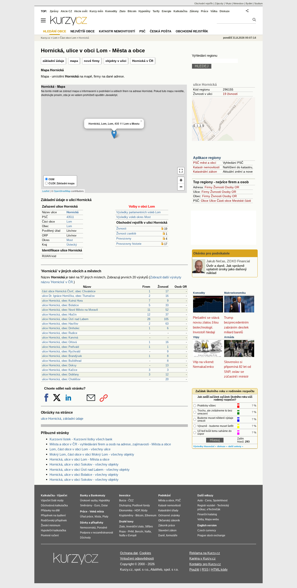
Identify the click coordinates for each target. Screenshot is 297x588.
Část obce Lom (68, 37)
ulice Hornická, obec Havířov (60, 323)
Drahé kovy (126, 521)
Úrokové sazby (88, 500)
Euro (97, 505)
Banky (84, 495)
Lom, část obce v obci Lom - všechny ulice (80, 449)
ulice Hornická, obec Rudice (59, 333)
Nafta (148, 531)
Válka (213, 11)
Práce (204, 11)
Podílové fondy (141, 505)
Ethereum (150, 515)
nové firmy (92, 61)
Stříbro (149, 526)
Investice (124, 495)
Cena (208, 500)
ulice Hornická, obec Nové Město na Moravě (70, 309)
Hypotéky (144, 11)
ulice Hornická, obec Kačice (59, 370)
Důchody (85, 537)
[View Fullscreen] (181, 170)
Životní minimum (50, 525)
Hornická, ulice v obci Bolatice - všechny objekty (84, 474)
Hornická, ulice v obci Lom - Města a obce (79, 459)
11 (148, 309)
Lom (69, 221)
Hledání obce (54, 31)
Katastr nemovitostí (206, 167)
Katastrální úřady (168, 510)
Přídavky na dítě (50, 510)
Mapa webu (212, 519)
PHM (131, 531)
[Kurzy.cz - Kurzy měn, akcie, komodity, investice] (68, 24)
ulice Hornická (205, 84)
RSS (205, 569)
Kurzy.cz (45, 37)
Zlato (122, 11)
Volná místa (97, 511)
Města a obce (166, 500)
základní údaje (53, 61)
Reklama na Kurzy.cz (204, 553)
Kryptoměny (126, 515)
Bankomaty (98, 495)
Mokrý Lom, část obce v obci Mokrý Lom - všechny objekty (92, 454)
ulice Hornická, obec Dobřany (60, 374)
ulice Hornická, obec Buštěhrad (61, 360)
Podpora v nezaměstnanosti (96, 532)
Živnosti (121, 228)
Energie (166, 11)
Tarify (156, 11)
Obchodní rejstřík (203, 3)
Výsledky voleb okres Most (133, 217)
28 (148, 319)
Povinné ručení (50, 535)
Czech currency (206, 530)
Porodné (102, 527)
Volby (200, 519)
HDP (137, 510)
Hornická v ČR (142, 61)
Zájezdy (219, 3)
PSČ (142, 31)
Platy (105, 516)
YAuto (228, 3)
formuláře (171, 535)
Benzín (139, 531)
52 (167, 309)
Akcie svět (80, 11)
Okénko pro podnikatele (211, 253)
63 (167, 323)
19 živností (230, 94)
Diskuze (225, 11)
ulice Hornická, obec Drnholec (61, 328)
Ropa (122, 531)
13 (167, 365)
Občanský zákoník (169, 520)
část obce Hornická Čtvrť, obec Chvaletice (68, 291)
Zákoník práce (166, 525)
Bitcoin (132, 11)
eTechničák (213, 509)
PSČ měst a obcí (204, 162)
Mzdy (144, 510)
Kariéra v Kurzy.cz (202, 558)
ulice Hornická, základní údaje (62, 418)
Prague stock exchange (211, 535)
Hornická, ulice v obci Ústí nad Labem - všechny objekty (90, 469)
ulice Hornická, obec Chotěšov (61, 379)
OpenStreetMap (62, 191)
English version (207, 525)
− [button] (181, 187)
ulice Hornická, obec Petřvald (60, 347)
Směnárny (86, 505)
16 (167, 295)
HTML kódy (219, 569)
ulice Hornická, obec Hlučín (59, 314)
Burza (122, 500)
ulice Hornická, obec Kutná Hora (62, 300)
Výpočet (62, 495)
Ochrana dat (129, 553)
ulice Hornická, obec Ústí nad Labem (65, 319)
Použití (194, 569)
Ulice (212, 200)
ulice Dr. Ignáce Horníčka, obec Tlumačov (68, 295)
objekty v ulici (115, 61)
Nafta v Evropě (128, 535)
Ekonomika (125, 510)
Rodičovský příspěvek (54, 520)
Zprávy (54, 11)
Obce (204, 200)
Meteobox (238, 3)
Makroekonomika (235, 292)
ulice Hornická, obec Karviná (60, 337)
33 (167, 305)
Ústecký (72, 244)
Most (70, 240)
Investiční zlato (135, 526)
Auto (200, 500)
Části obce (224, 200)
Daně (161, 535)
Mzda (98, 516)
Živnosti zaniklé (126, 233)
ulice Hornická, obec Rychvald (61, 351)
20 (167, 379)
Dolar (104, 505)
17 (167, 291)
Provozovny (123, 238)
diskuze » (222, 446)
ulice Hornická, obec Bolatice (60, 305)
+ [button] (181, 180)
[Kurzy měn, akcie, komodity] (76, 560)
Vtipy (196, 337)
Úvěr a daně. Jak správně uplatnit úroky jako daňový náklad (226, 269)
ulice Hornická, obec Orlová (59, 342)
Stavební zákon (167, 530)
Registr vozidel (206, 505)
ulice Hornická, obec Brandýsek (62, 356)
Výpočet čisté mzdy (52, 500)
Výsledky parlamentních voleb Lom (138, 212)
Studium (258, 3)
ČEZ (130, 500)
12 (148, 314)
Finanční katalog (207, 514)
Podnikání (164, 495)
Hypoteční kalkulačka (53, 530)
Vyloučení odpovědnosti (137, 558)
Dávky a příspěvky (91, 522)
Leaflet (45, 191)
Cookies (145, 553)
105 (166, 319)
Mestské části (241, 200)
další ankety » (235, 446)
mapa (74, 61)
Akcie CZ (66, 11)
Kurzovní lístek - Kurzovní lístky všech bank (81, 439)
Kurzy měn (96, 11)
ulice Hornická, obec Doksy (59, 365)
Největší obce (82, 31)
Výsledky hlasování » (204, 446)
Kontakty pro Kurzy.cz (205, 564)
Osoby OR (232, 187)
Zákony (194, 11)
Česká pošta (160, 31)
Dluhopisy (125, 505)
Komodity (199, 292)
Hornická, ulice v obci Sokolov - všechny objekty (84, 464)
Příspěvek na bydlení (53, 515)
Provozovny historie (128, 243)
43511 (70, 217)
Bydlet (249, 3)
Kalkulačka (180, 11)
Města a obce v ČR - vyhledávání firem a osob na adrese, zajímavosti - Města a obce (110, 444)
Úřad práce (86, 516)
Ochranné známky (169, 515)
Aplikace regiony (207, 158)
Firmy (208, 187)
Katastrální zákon (205, 171)
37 (167, 314)
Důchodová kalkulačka (54, 505)
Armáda (229, 337)
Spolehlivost (220, 500)
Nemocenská (88, 527)
